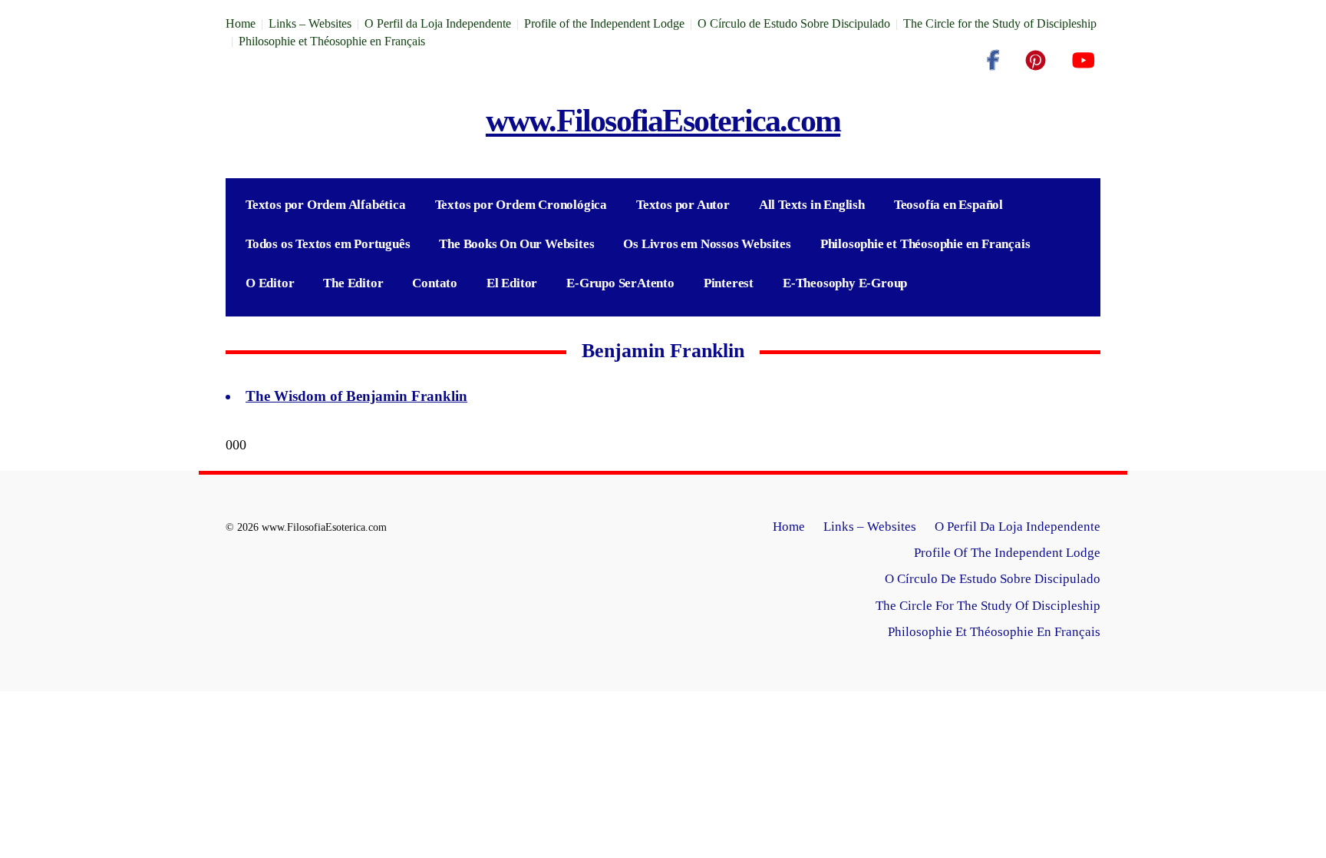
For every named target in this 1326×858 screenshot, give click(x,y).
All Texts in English (812, 204)
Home (241, 23)
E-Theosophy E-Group (845, 283)
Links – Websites (310, 23)
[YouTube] (1083, 61)
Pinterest (729, 283)
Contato (434, 283)
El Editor (512, 283)
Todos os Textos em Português (328, 244)
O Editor (270, 283)
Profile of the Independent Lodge (604, 23)
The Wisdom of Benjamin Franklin (356, 396)
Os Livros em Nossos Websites (706, 244)
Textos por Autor (683, 204)
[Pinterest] (1035, 61)
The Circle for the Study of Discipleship (1000, 23)
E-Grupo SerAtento (620, 283)
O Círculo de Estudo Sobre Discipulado (794, 23)
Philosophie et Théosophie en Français (332, 41)
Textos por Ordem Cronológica (521, 204)
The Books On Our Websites (516, 244)
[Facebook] (993, 61)
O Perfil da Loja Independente (437, 23)
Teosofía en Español (948, 204)
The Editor (353, 283)
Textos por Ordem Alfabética (326, 204)
